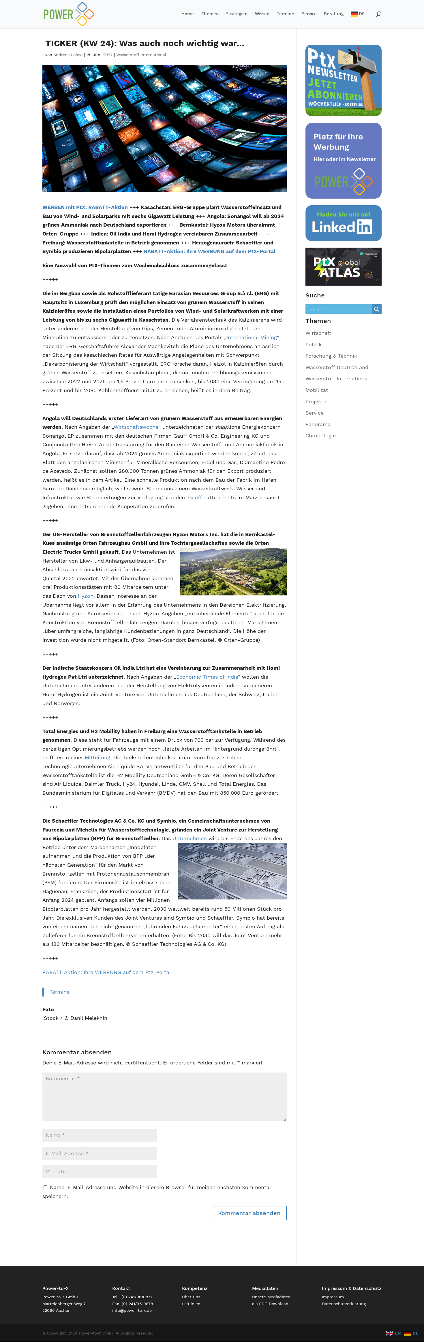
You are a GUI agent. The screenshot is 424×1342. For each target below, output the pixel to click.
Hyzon (85, 596)
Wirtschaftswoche (136, 427)
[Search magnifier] (377, 309)
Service (309, 14)
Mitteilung (96, 757)
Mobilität (316, 390)
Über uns (191, 1296)
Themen (210, 14)
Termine (285, 14)
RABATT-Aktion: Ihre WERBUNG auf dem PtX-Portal (106, 972)
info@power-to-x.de (132, 1310)
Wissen (262, 14)
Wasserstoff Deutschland (336, 367)
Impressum (333, 1296)
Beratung (334, 14)
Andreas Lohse (67, 54)
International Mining (251, 337)
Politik (313, 344)
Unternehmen (189, 838)
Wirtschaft (318, 333)
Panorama (318, 424)
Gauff (195, 497)
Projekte (315, 401)
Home (187, 14)
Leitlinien (191, 1303)
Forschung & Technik (331, 356)
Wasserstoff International (141, 54)
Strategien (237, 14)
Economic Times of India (207, 677)
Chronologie (320, 435)
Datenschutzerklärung (344, 1303)
